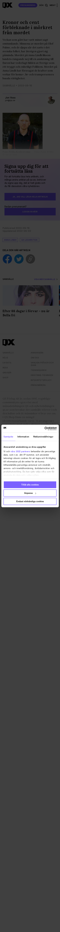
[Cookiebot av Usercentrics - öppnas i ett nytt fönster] (43, 428)
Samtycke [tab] (8, 436)
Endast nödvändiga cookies (30, 501)
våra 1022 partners (20, 451)
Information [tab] (23, 436)
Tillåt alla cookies (30, 485)
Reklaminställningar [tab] (43, 436)
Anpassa (28, 493)
